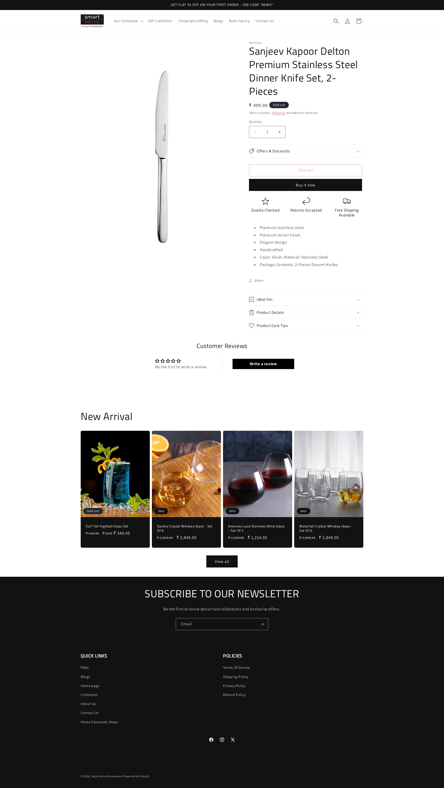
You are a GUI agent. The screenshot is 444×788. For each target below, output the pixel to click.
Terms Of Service (236, 667)
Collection (89, 694)
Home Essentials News (99, 722)
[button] (128, 20)
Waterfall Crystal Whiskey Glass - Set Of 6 (326, 528)
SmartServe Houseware (107, 776)
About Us (88, 703)
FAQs (85, 667)
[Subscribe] (262, 624)
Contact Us (90, 712)
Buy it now (305, 184)
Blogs (85, 676)
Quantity (255, 122)
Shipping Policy (235, 676)
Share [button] (259, 280)
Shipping (278, 113)
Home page (90, 685)
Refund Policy (234, 694)
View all (222, 561)
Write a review (263, 363)
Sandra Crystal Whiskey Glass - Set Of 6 (184, 528)
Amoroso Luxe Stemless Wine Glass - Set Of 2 (256, 528)
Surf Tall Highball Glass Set (107, 526)
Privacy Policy (234, 685)
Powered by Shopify (136, 776)
